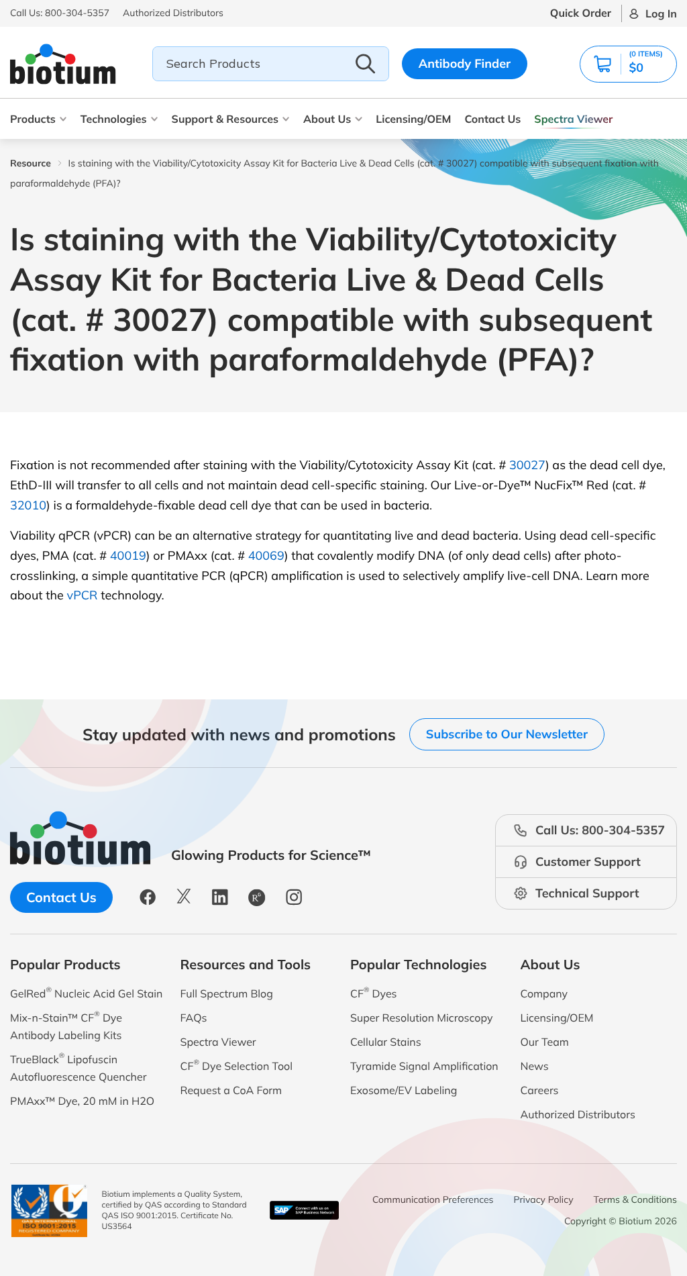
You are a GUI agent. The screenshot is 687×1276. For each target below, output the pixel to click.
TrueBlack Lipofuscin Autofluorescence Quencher (78, 1067)
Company (544, 993)
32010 (28, 505)
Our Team (545, 1041)
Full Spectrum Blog (226, 993)
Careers (540, 1090)
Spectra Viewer (573, 119)
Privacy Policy (544, 1199)
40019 (128, 555)
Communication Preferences (433, 1199)
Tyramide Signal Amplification (424, 1066)
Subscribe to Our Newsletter (507, 734)
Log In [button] (661, 13)
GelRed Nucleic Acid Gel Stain (86, 992)
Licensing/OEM (413, 119)
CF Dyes (373, 992)
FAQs (193, 1017)
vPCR (82, 595)
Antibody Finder (465, 63)
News (535, 1066)
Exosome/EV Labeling (403, 1090)
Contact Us (492, 119)
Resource (30, 163)
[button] (628, 64)
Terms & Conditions (635, 1199)
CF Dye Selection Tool (236, 1065)
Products (33, 119)
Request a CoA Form (231, 1090)
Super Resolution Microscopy (421, 1017)
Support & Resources (225, 119)
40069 (266, 555)
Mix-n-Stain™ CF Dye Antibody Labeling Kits (66, 1025)
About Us (327, 119)
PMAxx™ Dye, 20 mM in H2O (82, 1101)
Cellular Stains (385, 1041)
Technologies (114, 119)
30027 (527, 465)
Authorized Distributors (578, 1114)
